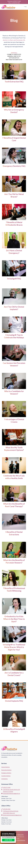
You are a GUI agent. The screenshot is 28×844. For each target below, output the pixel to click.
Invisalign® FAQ (14, 278)
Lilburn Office (5, 806)
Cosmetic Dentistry (5, 775)
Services (4, 763)
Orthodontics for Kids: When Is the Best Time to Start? (14, 619)
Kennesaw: (14, 1)
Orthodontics (6, 38)
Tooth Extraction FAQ (14, 81)
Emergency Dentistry (6, 772)
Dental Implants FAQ (14, 701)
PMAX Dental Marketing (20, 840)
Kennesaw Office (7, 784)
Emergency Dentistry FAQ (14, 166)
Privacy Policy (21, 834)
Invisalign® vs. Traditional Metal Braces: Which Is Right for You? (14, 647)
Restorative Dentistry (6, 770)
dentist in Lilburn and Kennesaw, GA (14, 40)
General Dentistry (5, 767)
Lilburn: (14, 2)
